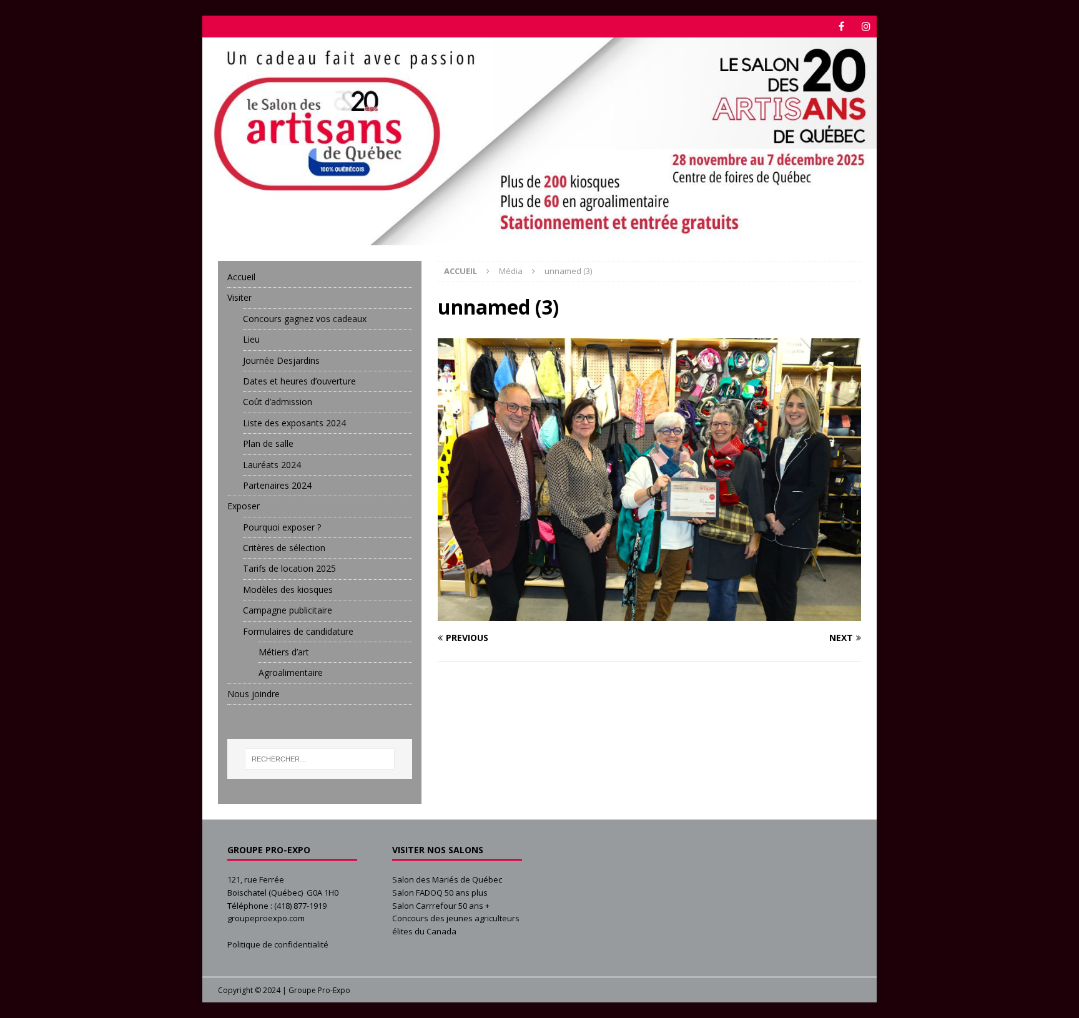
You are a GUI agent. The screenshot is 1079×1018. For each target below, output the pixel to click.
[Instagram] (866, 26)
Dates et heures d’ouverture (299, 381)
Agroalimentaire (291, 672)
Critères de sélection (284, 548)
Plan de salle (268, 443)
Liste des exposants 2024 (294, 423)
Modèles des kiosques (288, 589)
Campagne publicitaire (287, 610)
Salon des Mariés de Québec (447, 879)
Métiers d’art (284, 652)
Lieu (251, 339)
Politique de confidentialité (277, 944)
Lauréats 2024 (272, 465)
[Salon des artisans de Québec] (539, 238)
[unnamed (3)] (649, 613)
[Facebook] (841, 26)
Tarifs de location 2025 (289, 568)
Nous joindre (253, 694)
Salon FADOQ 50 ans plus (440, 892)
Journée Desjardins (281, 360)
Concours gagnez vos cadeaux (305, 319)
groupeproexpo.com (266, 918)
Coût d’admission (277, 402)
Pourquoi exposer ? (282, 527)
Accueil (241, 277)
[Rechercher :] (320, 759)
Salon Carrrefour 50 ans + (441, 905)
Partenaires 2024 (277, 485)
